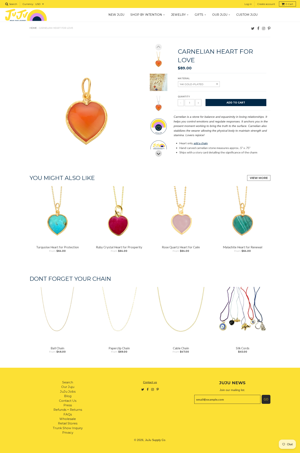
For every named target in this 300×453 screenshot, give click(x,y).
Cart (289, 4)
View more (259, 178)
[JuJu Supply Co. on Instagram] (263, 28)
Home (33, 28)
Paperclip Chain (119, 348)
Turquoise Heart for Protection (57, 247)
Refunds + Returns (67, 410)
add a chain (201, 143)
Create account (266, 4)
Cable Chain (181, 348)
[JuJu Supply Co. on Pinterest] (269, 28)
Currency (27, 4)
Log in (248, 4)
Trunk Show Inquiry (68, 428)
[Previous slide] (158, 47)
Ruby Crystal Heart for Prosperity (119, 247)
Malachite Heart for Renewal (242, 247)
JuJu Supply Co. (155, 440)
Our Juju (67, 387)
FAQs (67, 414)
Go (266, 399)
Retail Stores (67, 423)
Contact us (150, 382)
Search (67, 382)
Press (67, 405)
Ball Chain (57, 348)
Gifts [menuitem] (199, 15)
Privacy (67, 432)
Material (184, 78)
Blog (67, 396)
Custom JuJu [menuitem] (247, 15)
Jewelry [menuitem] (178, 15)
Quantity (184, 96)
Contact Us (67, 401)
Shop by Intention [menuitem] (146, 15)
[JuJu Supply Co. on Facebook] (258, 28)
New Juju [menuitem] (116, 15)
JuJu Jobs (68, 391)
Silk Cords (242, 348)
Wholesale (67, 419)
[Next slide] (158, 153)
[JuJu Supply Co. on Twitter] (252, 28)
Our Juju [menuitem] (219, 15)
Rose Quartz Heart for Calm (181, 247)
